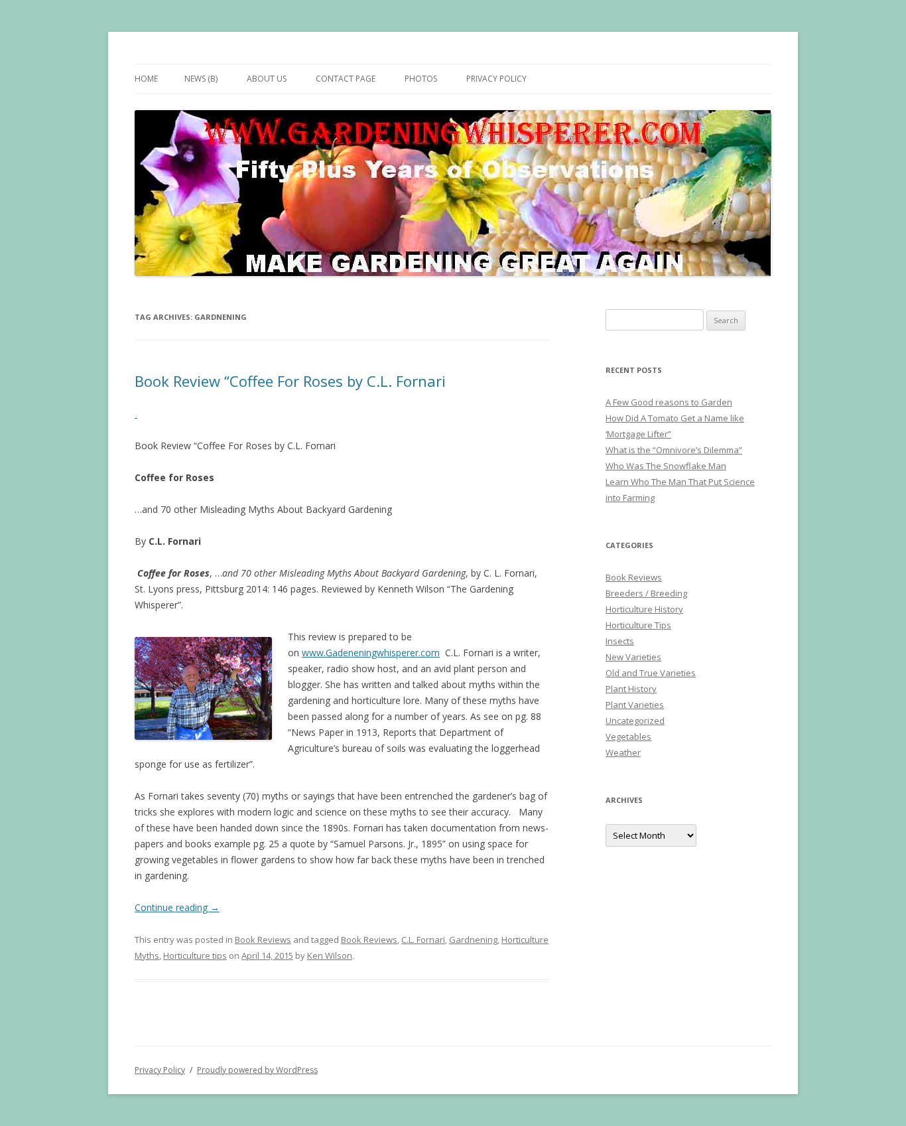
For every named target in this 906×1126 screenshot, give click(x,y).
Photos (421, 78)
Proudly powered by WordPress (257, 1070)
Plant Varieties (635, 705)
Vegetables (628, 736)
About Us (267, 78)
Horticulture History (644, 609)
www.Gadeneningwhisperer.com (371, 652)
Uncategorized (635, 721)
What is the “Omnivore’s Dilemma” (674, 450)
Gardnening (473, 940)
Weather (623, 752)
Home (146, 78)
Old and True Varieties (651, 673)
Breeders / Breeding (646, 593)
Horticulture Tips (638, 625)
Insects (620, 641)
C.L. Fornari (423, 940)
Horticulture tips (195, 955)
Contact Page (345, 78)
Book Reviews (263, 940)
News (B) (201, 78)
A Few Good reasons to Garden (669, 402)
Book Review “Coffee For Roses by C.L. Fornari (290, 381)
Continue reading (177, 907)
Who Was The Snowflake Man (666, 466)
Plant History (631, 689)
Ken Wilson (329, 955)
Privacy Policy (496, 78)
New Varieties (633, 657)
